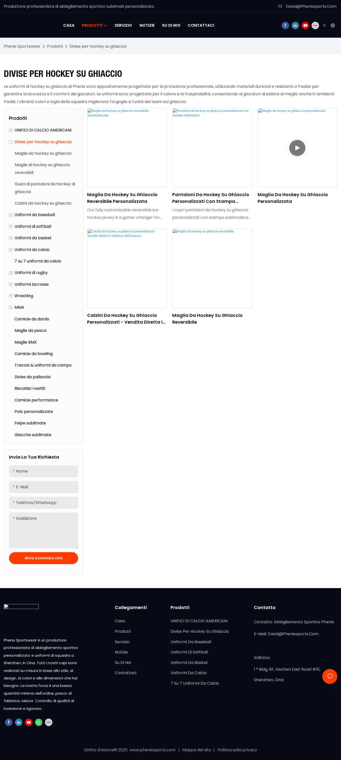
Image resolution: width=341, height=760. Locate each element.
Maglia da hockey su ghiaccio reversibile (207, 318)
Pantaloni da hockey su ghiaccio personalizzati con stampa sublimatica (210, 198)
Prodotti (55, 46)
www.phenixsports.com (152, 750)
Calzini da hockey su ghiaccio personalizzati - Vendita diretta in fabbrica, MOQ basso (126, 318)
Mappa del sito (197, 750)
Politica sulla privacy (236, 750)
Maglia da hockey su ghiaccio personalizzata (293, 197)
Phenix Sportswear (22, 46)
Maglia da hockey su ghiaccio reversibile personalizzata (122, 197)
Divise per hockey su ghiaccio (98, 46)
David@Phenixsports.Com (311, 6)
